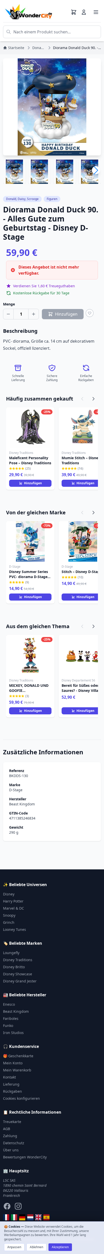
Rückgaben (12, 1091)
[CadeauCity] (6, 1217)
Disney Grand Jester (20, 981)
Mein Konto (12, 1063)
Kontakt (9, 1077)
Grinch (8, 922)
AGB (6, 1128)
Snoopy (9, 915)
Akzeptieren (60, 1247)
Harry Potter (13, 901)
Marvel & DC (13, 908)
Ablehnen (36, 1247)
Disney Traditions (17, 959)
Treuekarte (12, 1121)
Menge (9, 304)
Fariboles (10, 1018)
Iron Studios (13, 1032)
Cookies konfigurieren (21, 1098)
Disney (8, 894)
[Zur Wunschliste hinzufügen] (90, 313)
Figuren (52, 199)
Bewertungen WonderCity (25, 1157)
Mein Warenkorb (17, 1070)
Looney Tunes (14, 929)
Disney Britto (14, 966)
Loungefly (11, 952)
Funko (8, 1025)
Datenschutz (13, 1142)
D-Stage (15, 789)
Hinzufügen (33, 483)
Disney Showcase (17, 974)
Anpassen (14, 1247)
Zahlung (10, 1135)
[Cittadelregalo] (14, 1217)
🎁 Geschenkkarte (18, 1055)
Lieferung (11, 1084)
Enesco (9, 1004)
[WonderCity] (22, 1217)
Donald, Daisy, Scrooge (22, 199)
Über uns (11, 1150)
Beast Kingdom (22, 804)
